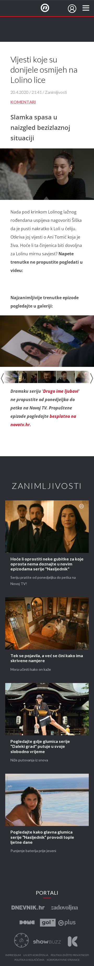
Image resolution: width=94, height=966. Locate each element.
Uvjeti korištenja (35, 955)
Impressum (13, 955)
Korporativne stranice (63, 960)
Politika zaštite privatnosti (70, 955)
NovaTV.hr (48, 8)
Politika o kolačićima (29, 960)
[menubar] (72, 8)
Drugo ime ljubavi (60, 391)
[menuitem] (72, 8)
